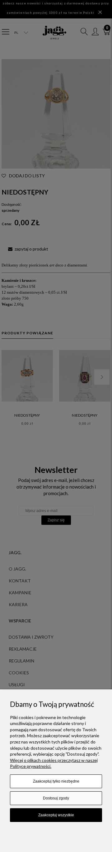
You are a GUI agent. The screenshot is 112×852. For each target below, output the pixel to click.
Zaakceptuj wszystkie (56, 815)
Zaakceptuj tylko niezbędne (56, 781)
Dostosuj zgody (56, 798)
